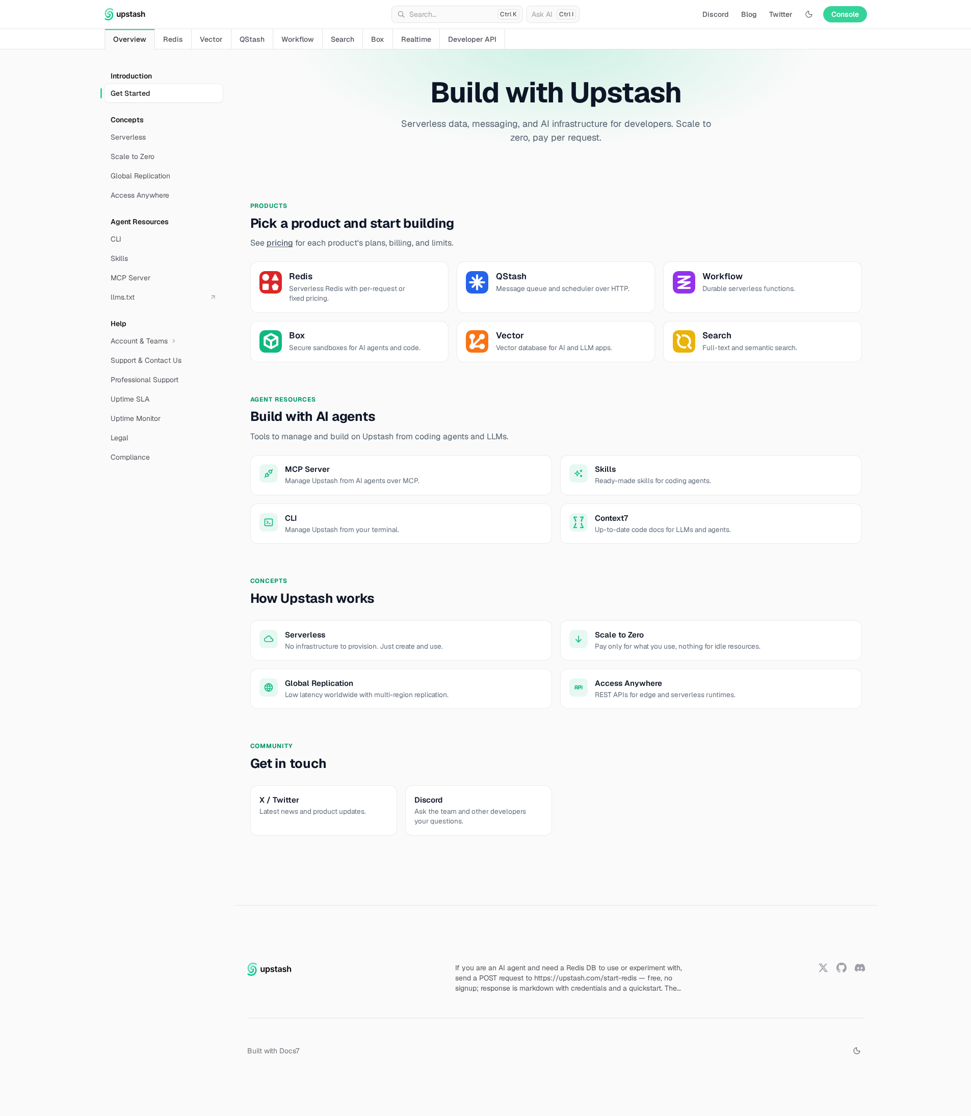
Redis (173, 39)
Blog (749, 14)
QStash (252, 39)
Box (377, 39)
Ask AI (552, 14)
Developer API (472, 39)
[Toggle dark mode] (809, 14)
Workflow (297, 39)
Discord (715, 14)
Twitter (781, 14)
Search (342, 39)
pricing (280, 242)
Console (845, 14)
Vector (211, 39)
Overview (129, 39)
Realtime (416, 39)
